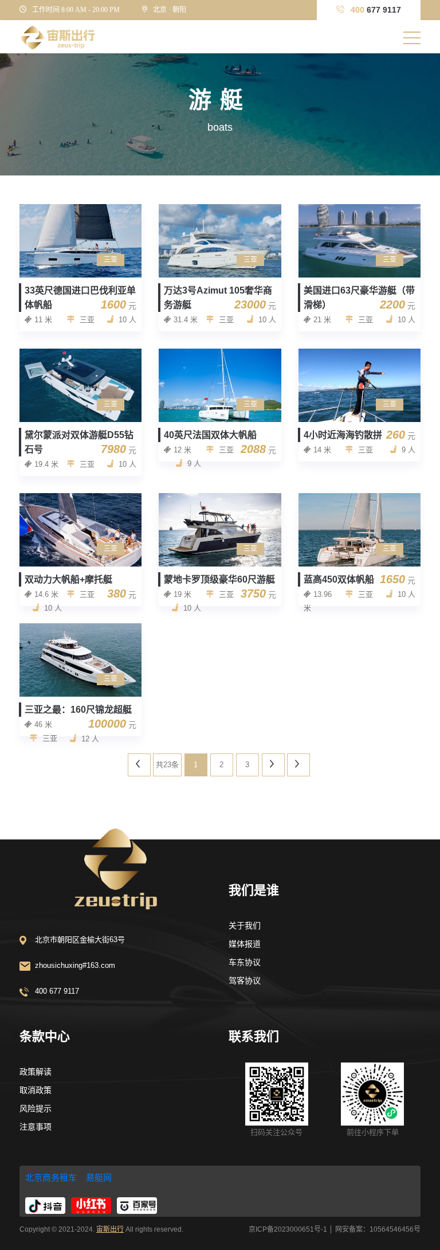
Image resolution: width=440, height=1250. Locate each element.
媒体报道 (245, 943)
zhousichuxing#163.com (75, 965)
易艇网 (99, 1177)
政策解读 (35, 1071)
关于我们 (245, 925)
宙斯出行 (110, 1229)
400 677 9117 (57, 991)
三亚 (110, 260)
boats (220, 127)
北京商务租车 (51, 1177)
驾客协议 (245, 980)
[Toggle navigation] (412, 37)
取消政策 (35, 1090)
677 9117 (376, 9)
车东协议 (245, 962)
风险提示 (35, 1108)
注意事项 (35, 1126)
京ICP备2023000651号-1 (288, 1229)
